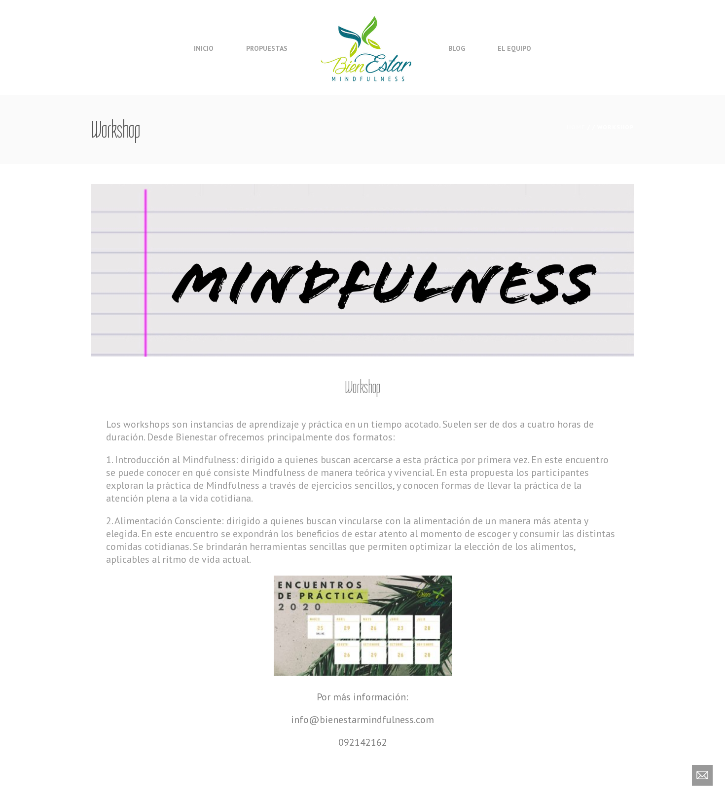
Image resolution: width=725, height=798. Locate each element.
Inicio (204, 48)
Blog (456, 48)
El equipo (514, 48)
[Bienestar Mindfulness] (367, 47)
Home (576, 127)
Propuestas (267, 48)
